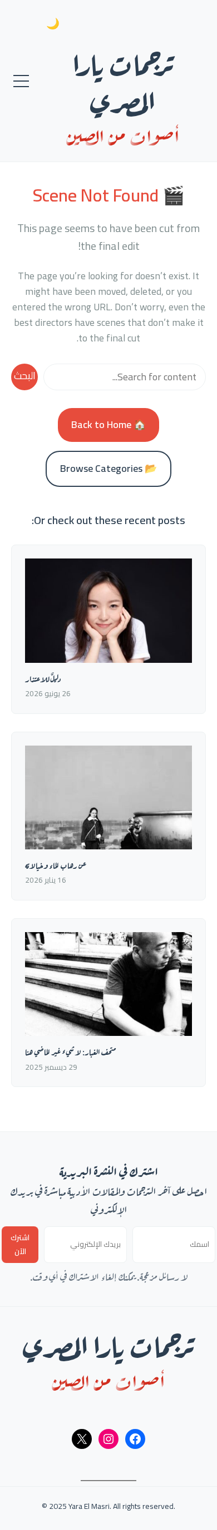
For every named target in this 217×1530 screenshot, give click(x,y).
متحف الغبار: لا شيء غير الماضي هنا (70, 1051)
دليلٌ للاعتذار (43, 678)
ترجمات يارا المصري (123, 79)
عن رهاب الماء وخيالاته (55, 864)
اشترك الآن (20, 1245)
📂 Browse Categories (108, 468)
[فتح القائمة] (21, 81)
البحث (25, 375)
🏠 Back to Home (108, 424)
